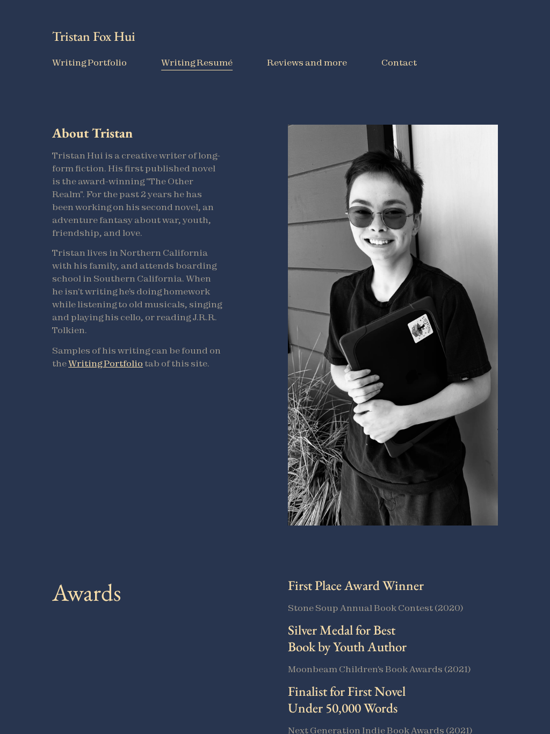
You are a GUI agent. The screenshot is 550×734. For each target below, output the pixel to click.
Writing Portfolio (105, 363)
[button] (137, 257)
